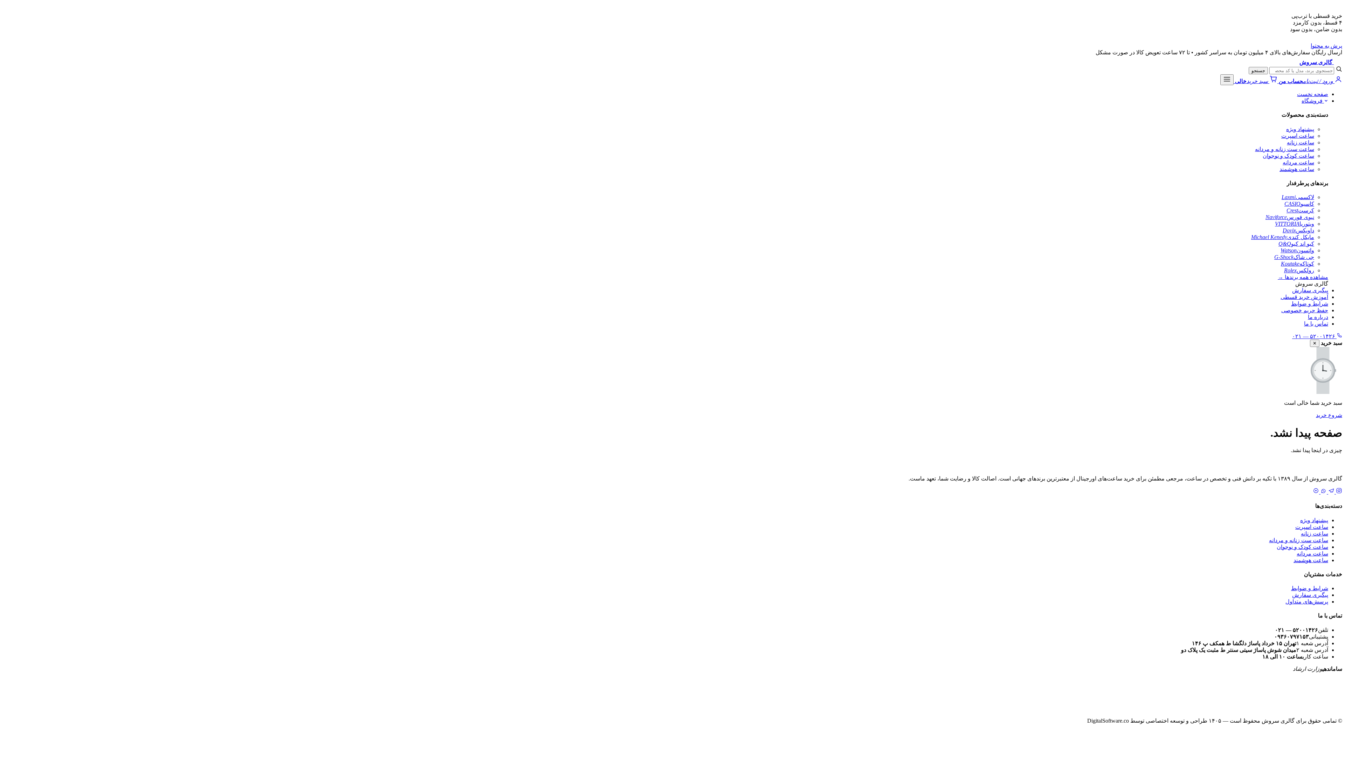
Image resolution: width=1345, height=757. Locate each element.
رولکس (1299, 270)
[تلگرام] (1330, 492)
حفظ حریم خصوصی (1304, 310)
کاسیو (1299, 204)
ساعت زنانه (1300, 142)
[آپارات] (1316, 492)
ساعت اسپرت (1297, 136)
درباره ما (1318, 317)
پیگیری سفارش (1310, 290)
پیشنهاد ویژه (1300, 129)
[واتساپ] (1323, 492)
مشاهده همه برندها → (1303, 277)
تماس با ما (1316, 324)
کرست (1300, 210)
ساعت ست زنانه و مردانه (1284, 149)
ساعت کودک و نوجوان (1288, 156)
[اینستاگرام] (1338, 492)
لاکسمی (1298, 197)
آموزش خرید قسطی (1304, 297)
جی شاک (1294, 257)
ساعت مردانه (1298, 162)
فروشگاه (1313, 101)
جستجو (1258, 70)
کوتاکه (1297, 264)
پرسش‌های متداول (1306, 602)
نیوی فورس (1289, 217)
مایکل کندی (1282, 237)
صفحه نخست (1312, 94)
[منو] (1227, 79)
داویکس (1298, 230)
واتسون (1297, 250)
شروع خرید (1329, 415)
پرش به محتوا (1326, 46)
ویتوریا (1294, 224)
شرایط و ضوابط (1309, 304)
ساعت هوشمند (1297, 169)
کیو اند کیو (1296, 244)
